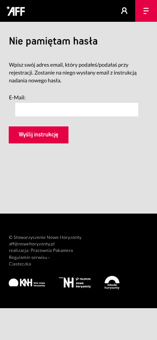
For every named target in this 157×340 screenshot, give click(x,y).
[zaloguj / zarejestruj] (124, 11)
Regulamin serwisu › (29, 257)
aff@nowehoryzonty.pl (32, 244)
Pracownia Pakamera (52, 250)
